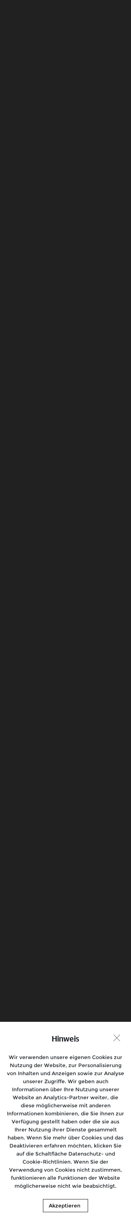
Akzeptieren (64, 1205)
